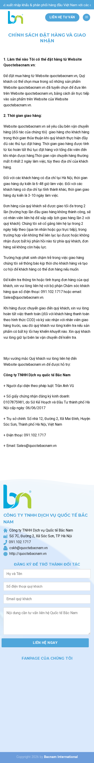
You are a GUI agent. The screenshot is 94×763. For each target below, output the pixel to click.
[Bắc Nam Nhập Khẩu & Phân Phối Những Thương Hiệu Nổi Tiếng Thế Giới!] (16, 17)
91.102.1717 (21, 542)
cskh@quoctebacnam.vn (28, 548)
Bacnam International (61, 757)
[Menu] (86, 17)
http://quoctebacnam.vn (27, 553)
